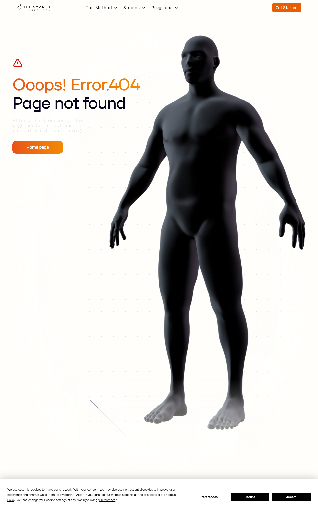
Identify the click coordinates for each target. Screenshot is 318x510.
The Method (99, 7)
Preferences (209, 497)
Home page (38, 147)
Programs (162, 7)
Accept (291, 497)
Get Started (287, 7)
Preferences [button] (107, 500)
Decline (250, 497)
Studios (131, 7)
